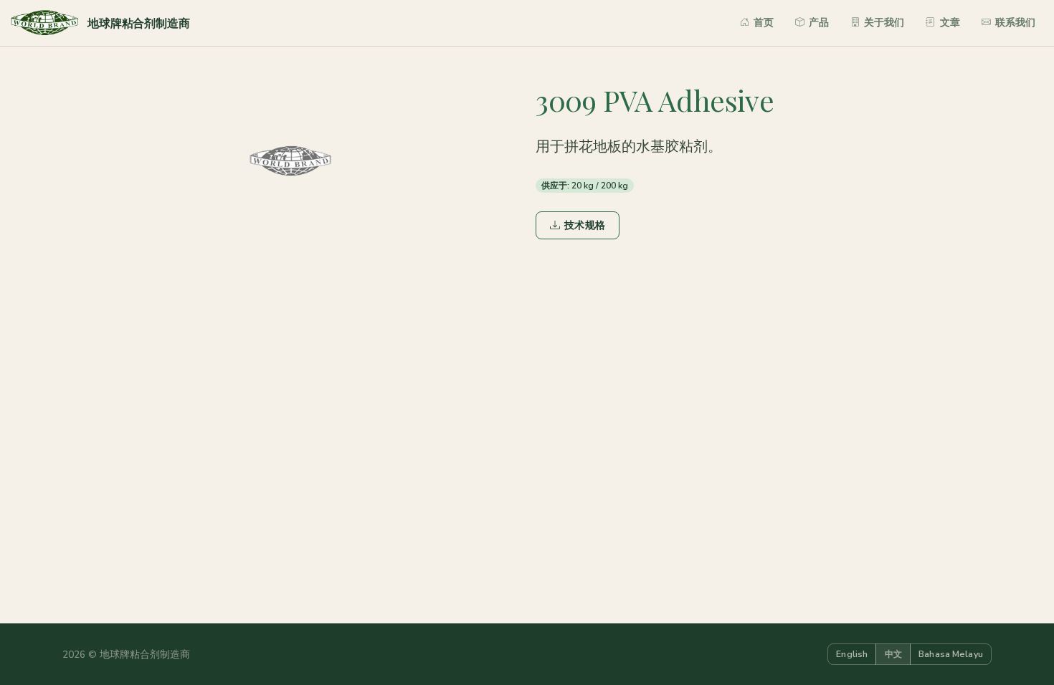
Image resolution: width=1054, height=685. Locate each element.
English (852, 654)
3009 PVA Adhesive (655, 100)
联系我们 (1015, 22)
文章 (950, 22)
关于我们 (884, 22)
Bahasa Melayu (950, 654)
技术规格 (584, 225)
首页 (764, 22)
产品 (819, 22)
